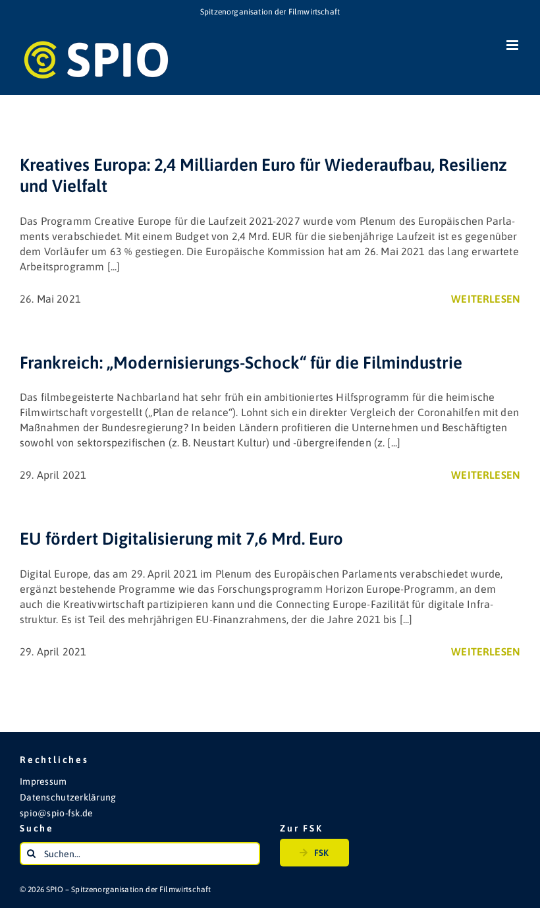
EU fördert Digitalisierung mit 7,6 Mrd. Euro (181, 539)
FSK (321, 852)
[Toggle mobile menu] (513, 45)
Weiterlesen (485, 299)
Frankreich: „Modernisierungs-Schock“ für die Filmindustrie (241, 363)
